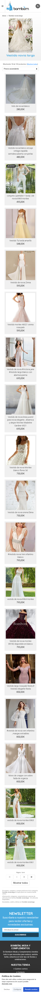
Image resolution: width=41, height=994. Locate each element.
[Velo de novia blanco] (20, 89)
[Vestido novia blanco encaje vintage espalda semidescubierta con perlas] (20, 131)
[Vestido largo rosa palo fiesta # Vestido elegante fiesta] (20, 669)
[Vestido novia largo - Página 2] (24, 877)
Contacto (21, 972)
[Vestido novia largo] (9, 877)
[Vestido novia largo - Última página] (31, 877)
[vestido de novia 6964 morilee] (20, 582)
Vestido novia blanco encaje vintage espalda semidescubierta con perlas (20, 151)
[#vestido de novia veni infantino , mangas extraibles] (20, 713)
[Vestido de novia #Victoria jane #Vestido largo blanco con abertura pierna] (20, 352)
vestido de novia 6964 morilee (20, 599)
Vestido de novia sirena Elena (20, 512)
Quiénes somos (21, 969)
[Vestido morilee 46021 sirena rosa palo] (20, 307)
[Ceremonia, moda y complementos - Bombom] (19, 6)
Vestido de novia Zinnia (20, 282)
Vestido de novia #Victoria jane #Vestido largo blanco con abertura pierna (20, 372)
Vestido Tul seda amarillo (20, 240)
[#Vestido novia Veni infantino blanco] (20, 537)
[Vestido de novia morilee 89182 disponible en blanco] (20, 624)
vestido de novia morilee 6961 (20, 862)
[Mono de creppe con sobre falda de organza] (20, 758)
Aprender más (7, 984)
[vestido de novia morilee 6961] (20, 845)
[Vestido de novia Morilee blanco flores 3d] (20, 450)
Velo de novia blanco (20, 106)
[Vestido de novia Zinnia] (20, 265)
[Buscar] (38, 6)
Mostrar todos (32, 64)
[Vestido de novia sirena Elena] (20, 495)
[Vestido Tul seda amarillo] (20, 223)
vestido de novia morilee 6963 (20, 820)
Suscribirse (20, 935)
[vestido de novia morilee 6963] (20, 803)
